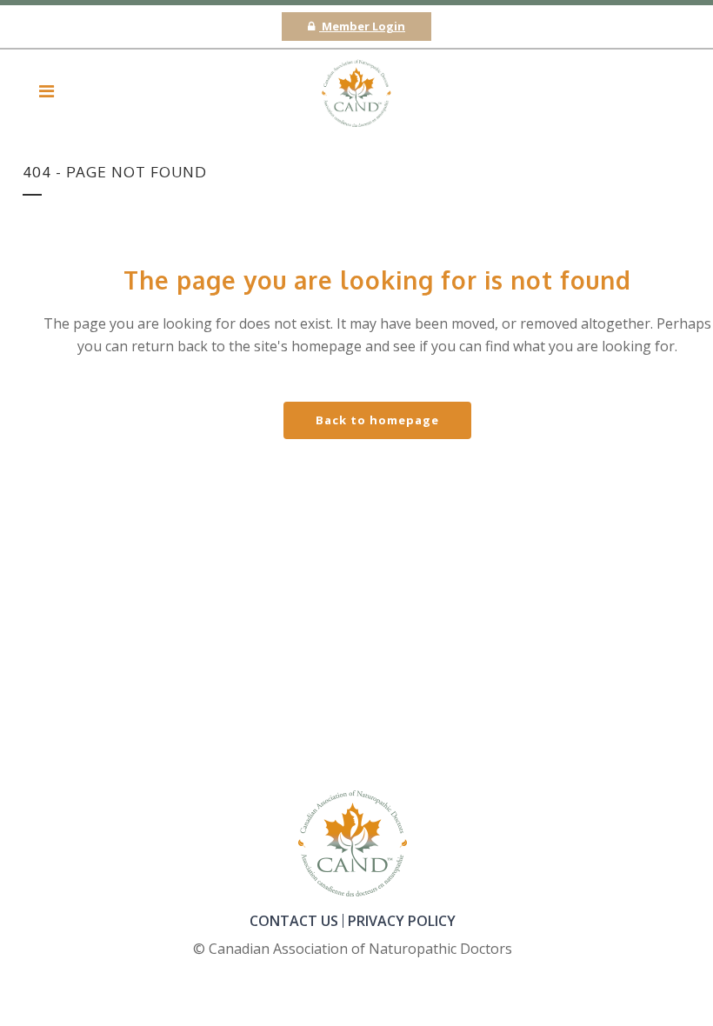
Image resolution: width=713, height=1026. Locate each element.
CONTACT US (294, 921)
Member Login (362, 26)
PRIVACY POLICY (402, 921)
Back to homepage (377, 420)
